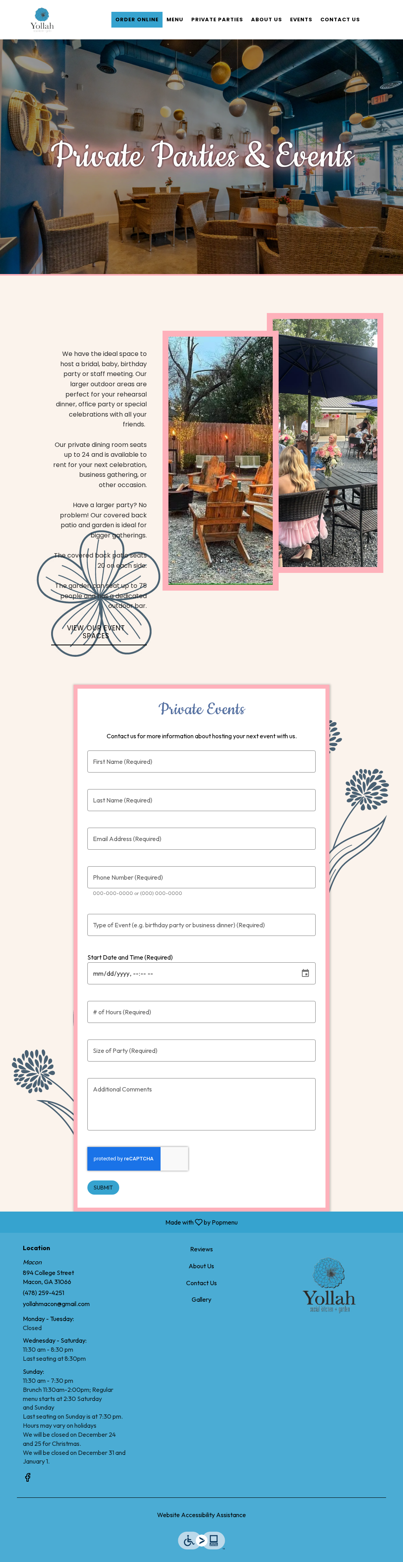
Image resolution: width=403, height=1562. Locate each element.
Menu (174, 19)
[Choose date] (305, 973)
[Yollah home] (41, 19)
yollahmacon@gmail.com (56, 1304)
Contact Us (340, 19)
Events (301, 19)
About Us (266, 19)
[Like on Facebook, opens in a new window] (27, 1478)
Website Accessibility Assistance (201, 1515)
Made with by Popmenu (122, 1222)
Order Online (137, 19)
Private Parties (217, 19)
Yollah (328, 1284)
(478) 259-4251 (43, 1293)
